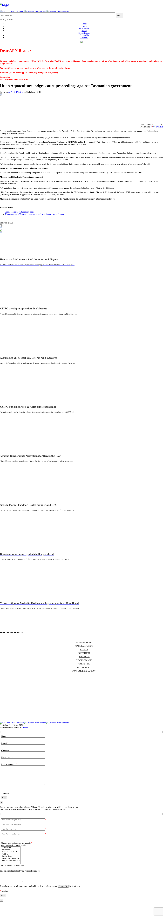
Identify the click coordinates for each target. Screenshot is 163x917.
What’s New (84, 28)
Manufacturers (84, 646)
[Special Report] (11, 856)
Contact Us (84, 35)
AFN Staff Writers (15, 92)
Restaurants (84, 667)
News (84, 26)
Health (84, 649)
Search (119, 15)
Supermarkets (84, 642)
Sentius (25, 727)
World (84, 31)
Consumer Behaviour (84, 671)
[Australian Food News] (4, 5)
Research (84, 657)
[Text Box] (11, 854)
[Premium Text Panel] (11, 852)
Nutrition (84, 653)
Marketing (84, 664)
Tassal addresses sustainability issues (19, 212)
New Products (84, 660)
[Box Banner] (11, 850)
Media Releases (84, 33)
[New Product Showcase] (11, 858)
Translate (159, 127)
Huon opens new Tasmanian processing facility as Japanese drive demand (34, 214)
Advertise (84, 37)
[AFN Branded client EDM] (11, 861)
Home (84, 24)
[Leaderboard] (11, 848)
